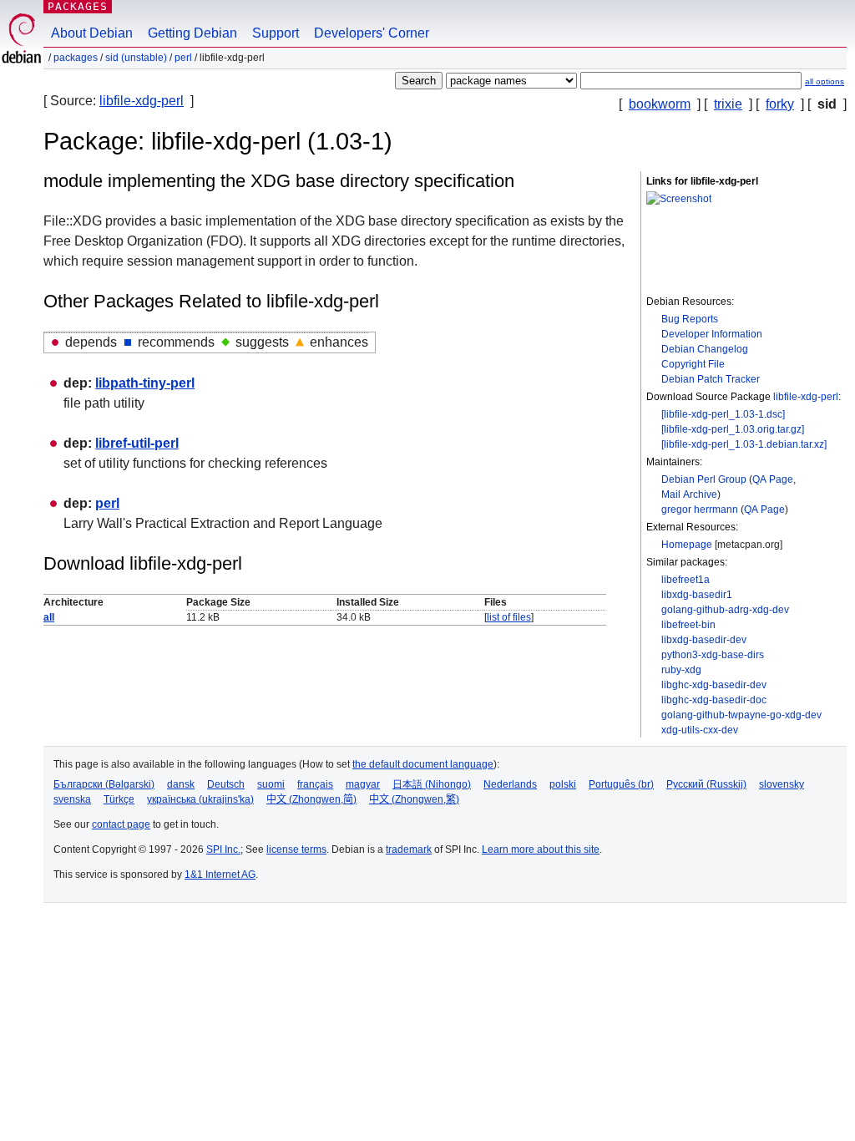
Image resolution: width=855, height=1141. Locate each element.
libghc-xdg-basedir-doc (713, 700)
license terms (296, 849)
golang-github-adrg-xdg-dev (725, 610)
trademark (409, 849)
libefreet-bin (688, 625)
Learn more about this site (541, 849)
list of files (509, 617)
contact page (121, 824)
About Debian (92, 33)
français (315, 784)
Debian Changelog (704, 349)
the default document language (422, 764)
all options (824, 81)
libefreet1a (685, 580)
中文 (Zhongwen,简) (311, 799)
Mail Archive (689, 494)
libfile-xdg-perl (141, 101)
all (48, 617)
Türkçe (119, 799)
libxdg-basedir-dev (703, 640)
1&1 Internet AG (220, 874)
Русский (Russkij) (706, 784)
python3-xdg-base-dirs (712, 655)
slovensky (781, 784)
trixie (728, 104)
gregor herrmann (699, 509)
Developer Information (711, 334)
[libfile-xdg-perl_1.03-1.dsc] (723, 414)
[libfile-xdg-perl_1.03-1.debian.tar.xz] (744, 444)
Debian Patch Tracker (710, 379)
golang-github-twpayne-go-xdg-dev (741, 715)
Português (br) (621, 784)
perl (183, 57)
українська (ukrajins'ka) (200, 799)
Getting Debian (192, 33)
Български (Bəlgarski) (103, 784)
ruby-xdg (681, 670)
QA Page (772, 479)
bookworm (660, 104)
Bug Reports (689, 319)
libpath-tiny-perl (145, 383)
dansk (181, 784)
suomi (271, 784)
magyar (363, 784)
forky (780, 104)
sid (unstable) (136, 57)
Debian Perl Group (703, 479)
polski (562, 784)
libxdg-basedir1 (696, 595)
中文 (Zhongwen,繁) (414, 799)
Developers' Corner (371, 33)
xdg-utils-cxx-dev (699, 730)
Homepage (686, 544)
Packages (78, 6)
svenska (72, 799)
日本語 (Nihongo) (431, 784)
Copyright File (693, 364)
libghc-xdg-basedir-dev (713, 685)
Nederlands (510, 784)
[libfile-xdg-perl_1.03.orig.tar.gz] (732, 429)
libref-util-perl (137, 443)
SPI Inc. (223, 849)
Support (275, 33)
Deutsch (226, 784)
